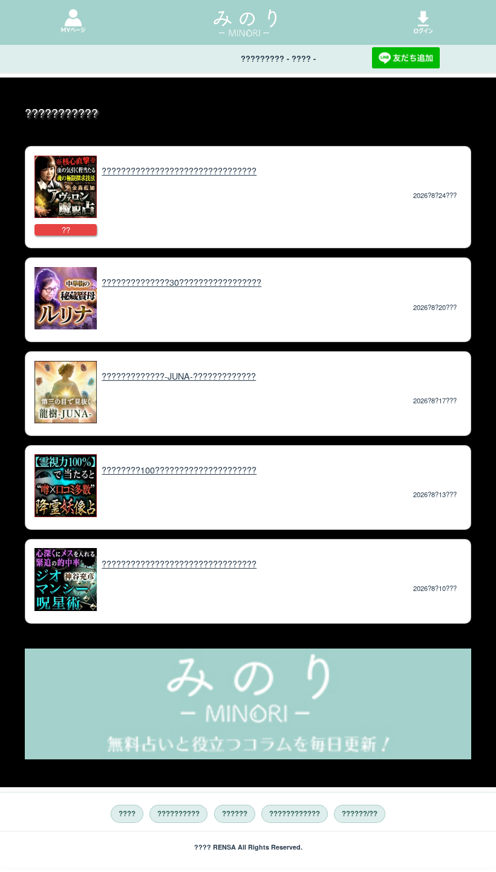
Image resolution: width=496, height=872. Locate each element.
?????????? (178, 813)
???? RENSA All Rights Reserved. (248, 846)
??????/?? (359, 813)
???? (127, 813)
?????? (234, 813)
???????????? (294, 813)
